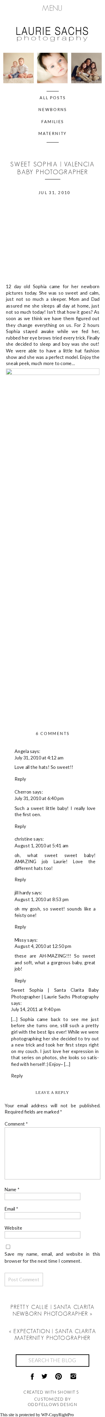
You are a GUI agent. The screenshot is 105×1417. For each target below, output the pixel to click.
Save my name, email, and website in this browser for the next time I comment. (52, 1257)
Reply (20, 779)
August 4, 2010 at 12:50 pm (43, 946)
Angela (22, 751)
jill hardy (23, 892)
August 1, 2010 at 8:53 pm (42, 899)
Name (12, 1189)
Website (13, 1228)
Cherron (23, 792)
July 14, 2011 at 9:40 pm (35, 1009)
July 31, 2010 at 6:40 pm (39, 798)
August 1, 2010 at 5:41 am (41, 845)
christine (24, 839)
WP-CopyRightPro (57, 1414)
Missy (20, 940)
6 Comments (52, 733)
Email (11, 1209)
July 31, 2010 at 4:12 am (39, 757)
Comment (16, 1124)
